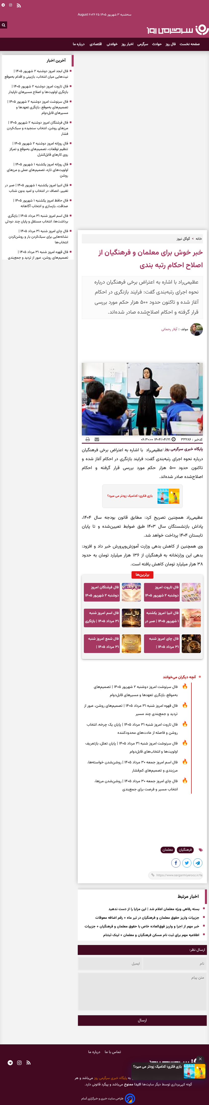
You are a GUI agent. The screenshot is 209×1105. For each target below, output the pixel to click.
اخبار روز (127, 44)
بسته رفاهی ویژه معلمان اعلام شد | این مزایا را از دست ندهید (154, 909)
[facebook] (176, 864)
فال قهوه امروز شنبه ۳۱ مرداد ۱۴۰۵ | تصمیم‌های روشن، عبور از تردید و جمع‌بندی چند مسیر (131, 710)
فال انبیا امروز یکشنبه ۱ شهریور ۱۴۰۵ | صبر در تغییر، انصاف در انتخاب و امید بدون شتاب (162, 618)
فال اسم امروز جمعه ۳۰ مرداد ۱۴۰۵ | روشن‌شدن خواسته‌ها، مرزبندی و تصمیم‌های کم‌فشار (132, 767)
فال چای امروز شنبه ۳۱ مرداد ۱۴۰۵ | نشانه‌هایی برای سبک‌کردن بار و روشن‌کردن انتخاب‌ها (163, 644)
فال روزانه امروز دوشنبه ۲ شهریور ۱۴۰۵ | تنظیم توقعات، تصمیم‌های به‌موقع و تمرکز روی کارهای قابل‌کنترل (38, 149)
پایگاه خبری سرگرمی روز (183, 449)
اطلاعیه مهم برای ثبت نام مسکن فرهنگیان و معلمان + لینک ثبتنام (151, 935)
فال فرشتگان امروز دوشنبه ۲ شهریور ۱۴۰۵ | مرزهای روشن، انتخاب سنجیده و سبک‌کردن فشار (102, 593)
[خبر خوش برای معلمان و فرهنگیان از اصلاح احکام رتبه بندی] (198, 864)
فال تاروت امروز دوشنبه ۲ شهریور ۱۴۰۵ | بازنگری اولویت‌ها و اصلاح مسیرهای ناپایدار (162, 593)
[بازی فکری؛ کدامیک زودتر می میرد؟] (195, 1071)
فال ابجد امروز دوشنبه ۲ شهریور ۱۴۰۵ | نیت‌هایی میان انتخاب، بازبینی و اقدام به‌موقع (36, 74)
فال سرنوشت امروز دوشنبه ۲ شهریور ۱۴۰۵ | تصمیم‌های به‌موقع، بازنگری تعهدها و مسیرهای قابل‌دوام (136, 691)
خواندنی (112, 44)
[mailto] (95, 439)
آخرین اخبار (56, 61)
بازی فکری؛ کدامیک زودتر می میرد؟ (157, 1067)
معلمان (168, 850)
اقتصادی (96, 44)
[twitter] (187, 864)
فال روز (171, 44)
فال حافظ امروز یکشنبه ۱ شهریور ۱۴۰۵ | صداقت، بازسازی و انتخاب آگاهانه (40, 203)
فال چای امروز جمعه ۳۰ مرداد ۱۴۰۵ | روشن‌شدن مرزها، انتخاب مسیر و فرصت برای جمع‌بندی (136, 785)
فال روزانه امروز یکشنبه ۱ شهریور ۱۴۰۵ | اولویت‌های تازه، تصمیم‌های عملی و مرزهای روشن (37, 170)
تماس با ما (113, 1052)
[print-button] (88, 439)
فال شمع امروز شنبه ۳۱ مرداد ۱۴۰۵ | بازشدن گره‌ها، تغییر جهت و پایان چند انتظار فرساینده (103, 644)
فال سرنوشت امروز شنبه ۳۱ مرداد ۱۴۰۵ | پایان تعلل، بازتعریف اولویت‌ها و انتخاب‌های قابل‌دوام (131, 748)
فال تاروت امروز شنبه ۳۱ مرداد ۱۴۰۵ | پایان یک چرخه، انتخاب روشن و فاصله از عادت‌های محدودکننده (132, 729)
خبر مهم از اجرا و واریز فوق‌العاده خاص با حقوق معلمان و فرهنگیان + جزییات (142, 927)
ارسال (142, 1020)
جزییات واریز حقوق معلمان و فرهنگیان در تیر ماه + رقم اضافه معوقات (147, 918)
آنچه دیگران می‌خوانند (179, 677)
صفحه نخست (190, 44)
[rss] (28, 1063)
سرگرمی (142, 44)
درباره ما (79, 44)
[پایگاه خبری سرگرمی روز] (178, 29)
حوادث (157, 44)
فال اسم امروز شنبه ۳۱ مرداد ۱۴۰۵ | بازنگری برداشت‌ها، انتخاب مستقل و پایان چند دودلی (102, 618)
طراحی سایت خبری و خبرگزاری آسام (102, 1098)
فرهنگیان (185, 850)
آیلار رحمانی (169, 329)
